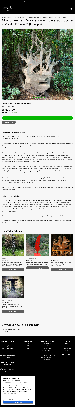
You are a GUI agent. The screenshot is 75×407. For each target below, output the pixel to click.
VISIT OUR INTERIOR (47, 355)
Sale (27, 350)
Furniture (17, 103)
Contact (67, 350)
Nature (23, 103)
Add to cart (37, 118)
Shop (27, 343)
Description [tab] (6, 132)
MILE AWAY (47, 359)
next (71, 64)
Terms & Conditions (47, 346)
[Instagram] (69, 354)
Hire (27, 348)
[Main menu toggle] (71, 9)
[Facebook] (63, 354)
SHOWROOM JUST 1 (47, 357)
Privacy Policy (47, 348)
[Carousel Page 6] (44, 97)
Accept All (18, 402)
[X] (66, 354)
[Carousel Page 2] (33, 97)
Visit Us (27, 346)
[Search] (51, 2)
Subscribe (67, 348)
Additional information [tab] (20, 132)
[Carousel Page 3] (36, 97)
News (67, 346)
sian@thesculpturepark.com (11, 329)
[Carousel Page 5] (41, 97)
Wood (28, 103)
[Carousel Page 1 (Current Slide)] (31, 97)
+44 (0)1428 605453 (8, 332)
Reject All (26, 399)
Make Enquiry (9, 122)
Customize (11, 399)
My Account (47, 343)
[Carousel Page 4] (39, 97)
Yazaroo (47, 398)
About (67, 343)
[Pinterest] (71, 354)
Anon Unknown (7, 103)
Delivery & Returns (47, 350)
